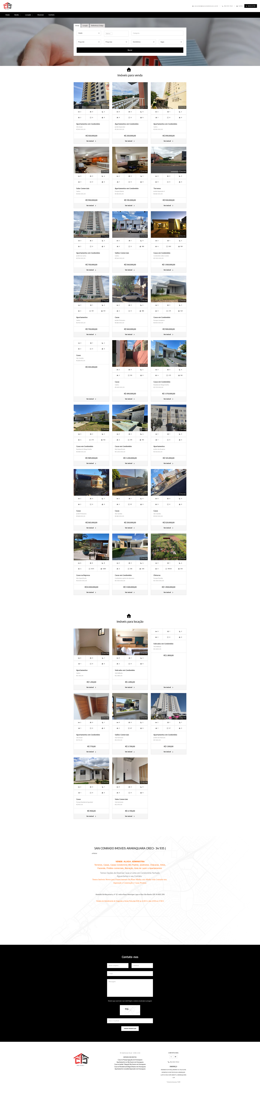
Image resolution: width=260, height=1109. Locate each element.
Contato (51, 15)
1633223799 (251, 6)
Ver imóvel (90, 141)
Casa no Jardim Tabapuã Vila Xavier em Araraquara (130, 1064)
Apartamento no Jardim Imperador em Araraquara (130, 1069)
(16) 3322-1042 (228, 6)
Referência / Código (97, 25)
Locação (28, 15)
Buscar (130, 50)
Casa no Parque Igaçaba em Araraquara (130, 1060)
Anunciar (40, 15)
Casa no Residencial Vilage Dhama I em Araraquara (130, 1066)
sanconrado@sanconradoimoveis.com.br (206, 6)
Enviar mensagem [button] (130, 1028)
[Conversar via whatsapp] (171, 1056)
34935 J (240, 6)
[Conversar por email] (175, 1056)
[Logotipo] (23, 6)
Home (7, 15)
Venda (16, 15)
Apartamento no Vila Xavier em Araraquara (130, 1062)
